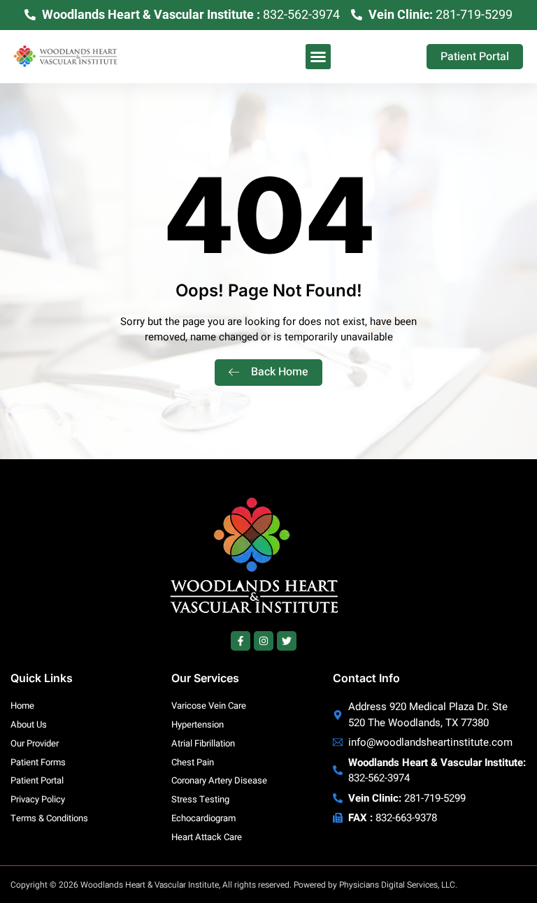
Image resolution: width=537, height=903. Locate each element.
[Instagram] (263, 641)
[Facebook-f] (240, 641)
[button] (318, 56)
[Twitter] (286, 641)
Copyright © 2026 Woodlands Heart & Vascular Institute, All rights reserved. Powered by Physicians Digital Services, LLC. (233, 885)
